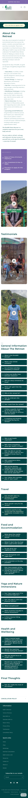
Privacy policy (7, 792)
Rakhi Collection (7, 709)
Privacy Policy (6, 726)
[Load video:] (14, 203)
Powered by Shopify (15, 789)
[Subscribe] (22, 777)
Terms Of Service (7, 713)
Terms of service (14, 792)
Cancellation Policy (8, 732)
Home (4, 741)
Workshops (6, 748)
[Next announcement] (25, 2)
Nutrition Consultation (9, 751)
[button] (2, 7)
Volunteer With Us (7, 719)
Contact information (14, 794)
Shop (4, 745)
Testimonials (6, 729)
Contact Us (5, 761)
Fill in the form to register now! (14, 25)
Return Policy (6, 722)
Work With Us (6, 716)
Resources (5, 758)
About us (5, 764)
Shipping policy (22, 792)
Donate (5, 768)
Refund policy (24, 789)
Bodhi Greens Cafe (8, 755)
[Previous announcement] (2, 2)
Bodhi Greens (8, 789)
